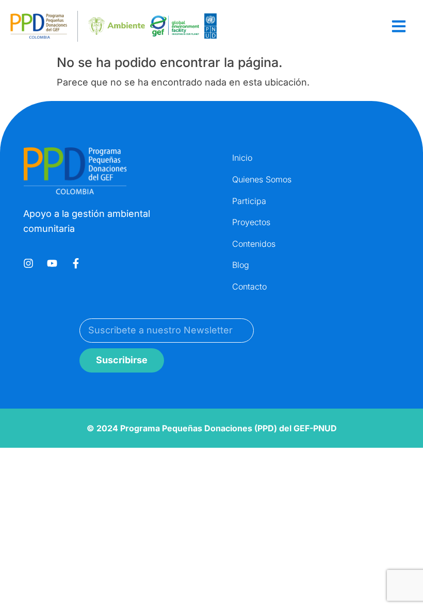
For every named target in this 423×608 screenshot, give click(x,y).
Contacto (249, 286)
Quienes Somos (261, 179)
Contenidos (253, 244)
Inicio (242, 158)
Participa (249, 201)
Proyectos (251, 222)
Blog (240, 265)
